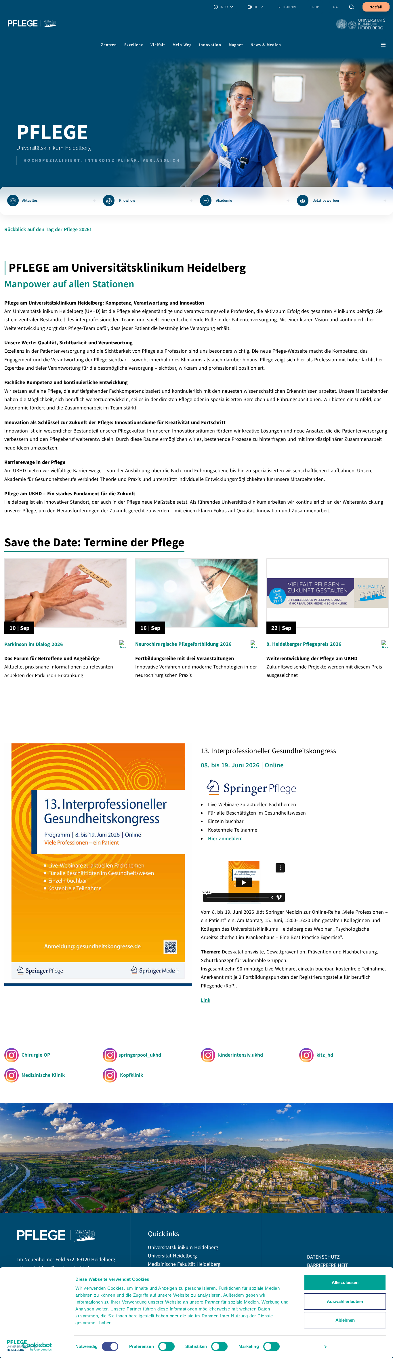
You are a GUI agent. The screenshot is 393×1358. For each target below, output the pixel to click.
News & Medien (266, 44)
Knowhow (127, 200)
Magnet (236, 44)
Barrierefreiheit (327, 1265)
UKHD (314, 7)
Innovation (210, 44)
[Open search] (352, 6)
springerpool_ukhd (139, 1054)
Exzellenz (133, 44)
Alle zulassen (345, 1282)
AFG (335, 7)
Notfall (376, 7)
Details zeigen (304, 1346)
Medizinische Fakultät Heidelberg (184, 1264)
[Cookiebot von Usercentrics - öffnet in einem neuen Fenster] (37, 1346)
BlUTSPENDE (287, 7)
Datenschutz (323, 1257)
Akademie (224, 200)
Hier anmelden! (225, 838)
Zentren (109, 44)
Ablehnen (345, 1320)
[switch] (166, 1346)
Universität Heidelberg (172, 1256)
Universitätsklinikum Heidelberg (183, 1247)
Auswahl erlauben (345, 1301)
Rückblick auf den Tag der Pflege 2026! (47, 229)
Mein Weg (182, 44)
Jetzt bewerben (326, 200)
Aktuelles (30, 200)
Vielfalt (157, 44)
